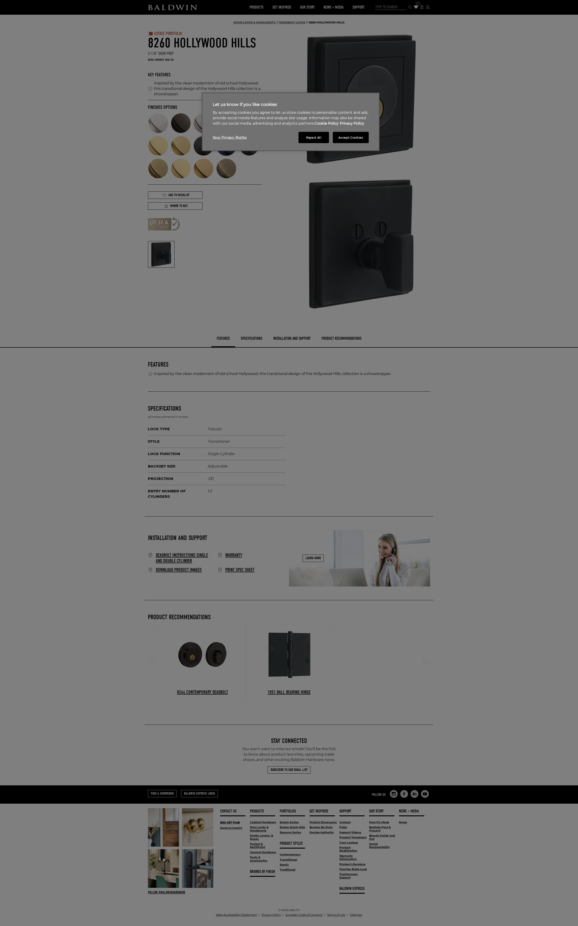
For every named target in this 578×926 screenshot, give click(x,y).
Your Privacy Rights (230, 137)
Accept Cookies (350, 137)
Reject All (314, 137)
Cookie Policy (327, 123)
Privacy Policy (352, 123)
